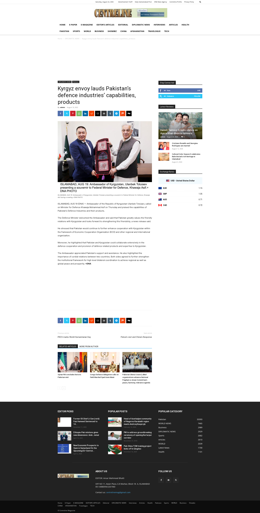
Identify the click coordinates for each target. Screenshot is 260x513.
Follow (197, 96)
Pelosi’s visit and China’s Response (136, 337)
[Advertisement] (130, 60)
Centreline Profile (176, 2)
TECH (166, 31)
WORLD (87, 31)
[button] (200, 2)
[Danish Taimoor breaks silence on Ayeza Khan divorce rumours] (180, 125)
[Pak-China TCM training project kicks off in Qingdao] (115, 449)
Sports (76, 31)
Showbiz (112, 31)
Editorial (123, 24)
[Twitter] (66, 113)
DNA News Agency (160, 2)
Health (185, 24)
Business (99, 31)
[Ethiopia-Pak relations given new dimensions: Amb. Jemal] (64, 436)
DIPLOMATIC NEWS (141, 24)
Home (62, 24)
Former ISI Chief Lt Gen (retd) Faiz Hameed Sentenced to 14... (86, 421)
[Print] (104, 113)
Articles (173, 24)
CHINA (123, 31)
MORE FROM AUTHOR (88, 346)
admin (62, 107)
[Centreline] (130, 13)
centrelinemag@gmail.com (118, 492)
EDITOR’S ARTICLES (105, 24)
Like (198, 90)
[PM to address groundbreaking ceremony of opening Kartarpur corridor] (115, 435)
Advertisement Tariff (125, 2)
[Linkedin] (85, 113)
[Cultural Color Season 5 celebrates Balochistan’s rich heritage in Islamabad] (163, 157)
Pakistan (64, 31)
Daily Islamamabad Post (143, 2)
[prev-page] (59, 388)
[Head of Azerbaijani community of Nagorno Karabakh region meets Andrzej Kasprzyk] (115, 422)
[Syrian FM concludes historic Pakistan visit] (72, 362)
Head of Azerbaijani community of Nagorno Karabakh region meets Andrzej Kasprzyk (137, 421)
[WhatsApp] (79, 113)
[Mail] (168, 480)
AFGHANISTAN (137, 31)
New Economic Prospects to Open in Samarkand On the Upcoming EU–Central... (86, 448)
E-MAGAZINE (87, 24)
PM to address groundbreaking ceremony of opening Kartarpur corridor (138, 435)
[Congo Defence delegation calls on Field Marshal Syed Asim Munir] (105, 362)
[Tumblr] (110, 113)
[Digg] (129, 113)
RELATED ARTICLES (67, 346)
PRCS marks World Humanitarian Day (74, 337)
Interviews (159, 24)
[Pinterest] (73, 113)
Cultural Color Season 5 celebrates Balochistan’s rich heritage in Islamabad (186, 156)
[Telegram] (116, 113)
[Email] (97, 113)
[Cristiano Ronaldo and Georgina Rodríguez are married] (163, 146)
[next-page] (63, 388)
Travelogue (154, 31)
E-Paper (73, 24)
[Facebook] (60, 113)
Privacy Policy (189, 2)
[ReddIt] (91, 113)
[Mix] (122, 113)
